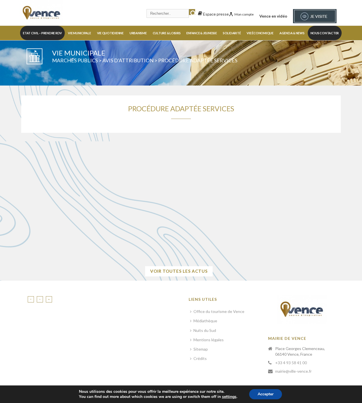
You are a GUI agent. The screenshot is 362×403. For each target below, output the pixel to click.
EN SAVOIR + (242, 244)
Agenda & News (292, 33)
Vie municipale (79, 33)
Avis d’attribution (128, 60)
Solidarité (232, 33)
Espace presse (215, 14)
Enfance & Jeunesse (201, 33)
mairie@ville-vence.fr (293, 371)
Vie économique (260, 33)
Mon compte (244, 14)
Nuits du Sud (204, 330)
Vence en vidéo (273, 16)
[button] (48, 216)
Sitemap (200, 349)
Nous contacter (325, 33)
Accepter (265, 394)
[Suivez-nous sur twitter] (40, 299)
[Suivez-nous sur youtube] (49, 299)
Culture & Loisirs (167, 33)
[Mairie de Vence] (41, 12)
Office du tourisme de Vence (218, 311)
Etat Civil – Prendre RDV (42, 33)
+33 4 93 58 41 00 (291, 362)
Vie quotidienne (110, 33)
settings (229, 396)
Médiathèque (205, 320)
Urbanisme (138, 33)
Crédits (200, 358)
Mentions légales (208, 339)
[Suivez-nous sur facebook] (31, 299)
